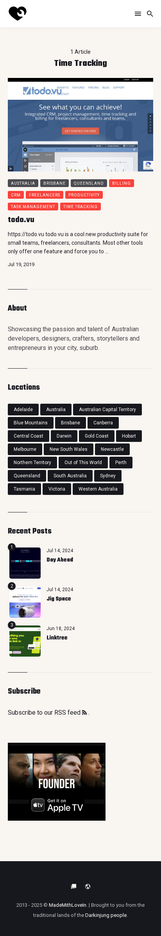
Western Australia (98, 489)
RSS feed (68, 712)
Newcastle (112, 449)
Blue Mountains (31, 423)
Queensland (89, 183)
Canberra (103, 423)
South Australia (70, 476)
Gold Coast (97, 436)
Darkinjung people (106, 915)
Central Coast (28, 436)
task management (33, 207)
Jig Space (59, 599)
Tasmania (24, 489)
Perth (121, 462)
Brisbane (54, 183)
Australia (23, 183)
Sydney (108, 476)
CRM (16, 195)
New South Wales (69, 449)
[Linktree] (25, 641)
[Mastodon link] (87, 886)
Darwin (64, 436)
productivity (84, 195)
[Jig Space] (25, 602)
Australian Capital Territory (107, 409)
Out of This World (83, 462)
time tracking (80, 207)
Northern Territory (32, 462)
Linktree (57, 638)
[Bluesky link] (73, 886)
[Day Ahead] (25, 563)
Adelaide (23, 409)
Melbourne (25, 449)
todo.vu (21, 220)
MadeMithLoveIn (67, 905)
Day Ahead (60, 560)
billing (121, 183)
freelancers (44, 195)
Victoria (56, 489)
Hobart (129, 436)
